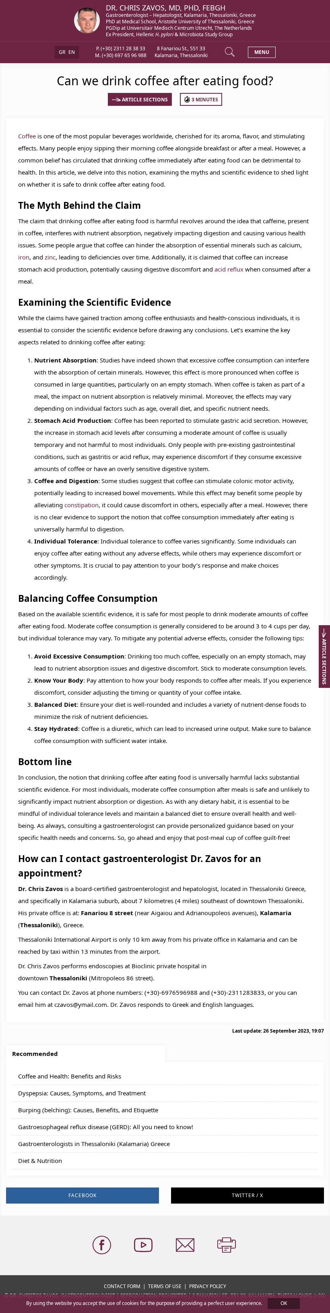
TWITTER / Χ (247, 1195)
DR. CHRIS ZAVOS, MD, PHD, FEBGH (165, 7)
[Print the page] (227, 1245)
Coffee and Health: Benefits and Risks (69, 1076)
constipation (81, 505)
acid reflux (228, 269)
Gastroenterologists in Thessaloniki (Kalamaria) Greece (94, 1144)
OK (283, 1303)
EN (71, 52)
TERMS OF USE (165, 1286)
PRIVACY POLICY (207, 1286)
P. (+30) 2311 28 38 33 (120, 48)
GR (62, 52)
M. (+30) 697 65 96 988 (120, 55)
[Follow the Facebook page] (103, 1245)
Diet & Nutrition (40, 1161)
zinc (50, 257)
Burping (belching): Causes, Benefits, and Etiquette (88, 1110)
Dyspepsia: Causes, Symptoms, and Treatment (82, 1093)
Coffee (27, 136)
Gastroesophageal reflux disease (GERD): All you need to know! (105, 1127)
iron (23, 257)
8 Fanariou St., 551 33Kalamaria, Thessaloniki (181, 52)
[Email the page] (186, 1245)
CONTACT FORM (122, 1286)
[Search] (230, 52)
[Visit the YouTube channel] (144, 1245)
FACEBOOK (82, 1195)
